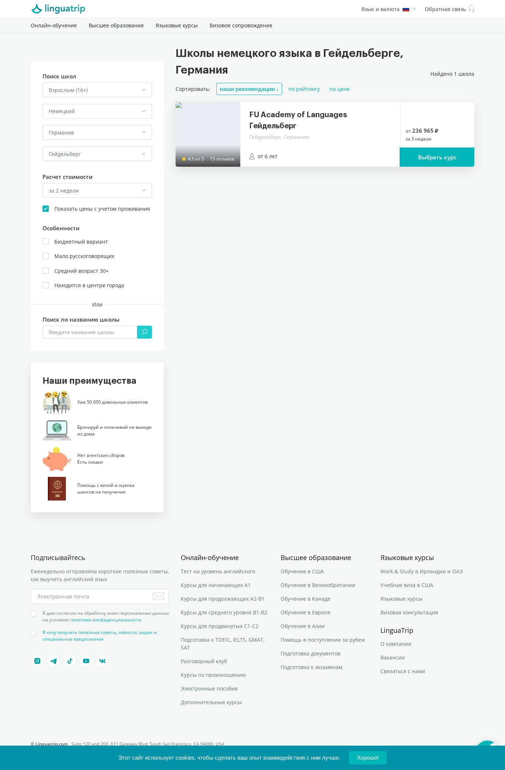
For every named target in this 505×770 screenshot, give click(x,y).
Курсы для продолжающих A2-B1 (223, 598)
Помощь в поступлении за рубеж (323, 639)
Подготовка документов (310, 653)
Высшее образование (116, 25)
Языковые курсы (177, 25)
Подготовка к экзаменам (311, 667)
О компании (395, 643)
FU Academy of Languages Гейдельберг (298, 120)
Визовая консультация (409, 612)
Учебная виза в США (406, 584)
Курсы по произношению (213, 674)
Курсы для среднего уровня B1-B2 (224, 612)
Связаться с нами (402, 671)
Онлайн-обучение (54, 25)
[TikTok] (70, 661)
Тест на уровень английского (218, 571)
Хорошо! (368, 757)
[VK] (102, 661)
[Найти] (144, 332)
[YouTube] (86, 661)
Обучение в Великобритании (318, 584)
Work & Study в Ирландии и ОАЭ (421, 571)
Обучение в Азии (303, 626)
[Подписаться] (158, 596)
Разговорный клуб (204, 661)
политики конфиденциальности (105, 620)
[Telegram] (53, 661)
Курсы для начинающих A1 (216, 584)
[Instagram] (37, 661)
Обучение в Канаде (306, 598)
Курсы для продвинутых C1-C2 (219, 626)
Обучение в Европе (306, 612)
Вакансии (392, 657)
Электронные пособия (209, 688)
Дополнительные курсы (211, 702)
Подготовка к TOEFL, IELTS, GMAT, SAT (222, 643)
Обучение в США (302, 571)
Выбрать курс (437, 157)
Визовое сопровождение (241, 25)
